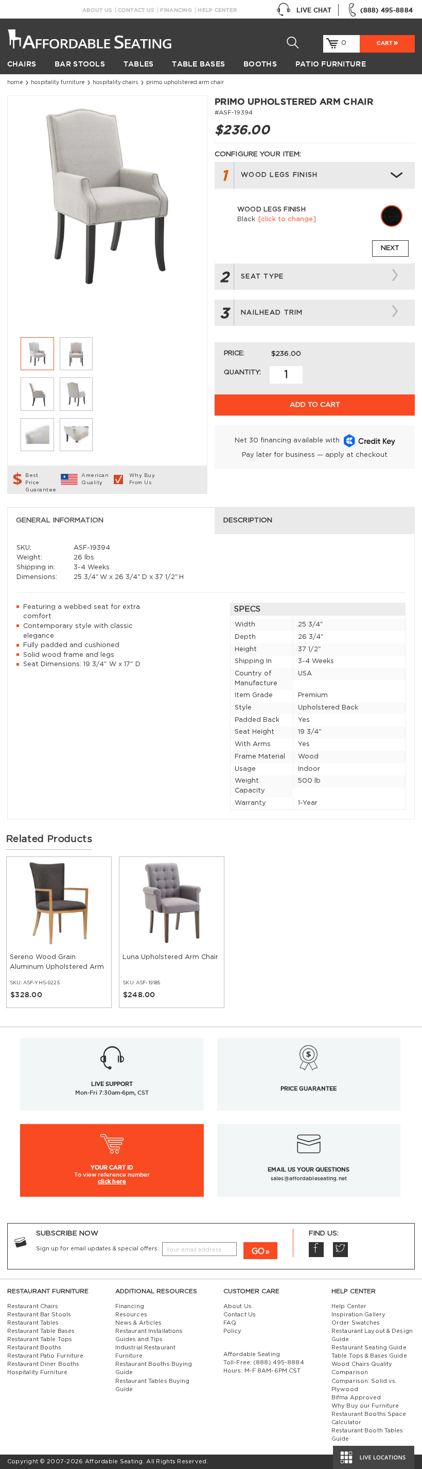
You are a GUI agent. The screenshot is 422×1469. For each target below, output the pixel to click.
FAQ (229, 1323)
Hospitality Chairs (115, 82)
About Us (97, 10)
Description (247, 520)
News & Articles (138, 1323)
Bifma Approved (356, 1397)
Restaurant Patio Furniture (45, 1356)
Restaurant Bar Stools (39, 1314)
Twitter (340, 1249)
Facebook (316, 1249)
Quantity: (242, 372)
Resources (131, 1314)
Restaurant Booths (34, 1347)
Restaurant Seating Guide (369, 1347)
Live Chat (313, 10)
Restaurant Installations (149, 1331)
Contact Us (136, 10)
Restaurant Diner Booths (43, 1364)
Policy (232, 1331)
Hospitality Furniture (58, 82)
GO (258, 1251)
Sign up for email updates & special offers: (97, 1248)
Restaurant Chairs (33, 1306)
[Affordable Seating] (91, 36)
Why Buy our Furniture (365, 1406)
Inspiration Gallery (358, 1314)
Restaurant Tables (33, 1323)
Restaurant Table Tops (39, 1339)
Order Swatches (355, 1323)
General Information (59, 520)
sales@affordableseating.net (309, 1178)
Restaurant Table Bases (41, 1331)
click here (112, 1181)
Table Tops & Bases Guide (369, 1356)
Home (15, 82)
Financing (176, 10)
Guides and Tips (139, 1339)
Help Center (217, 10)
